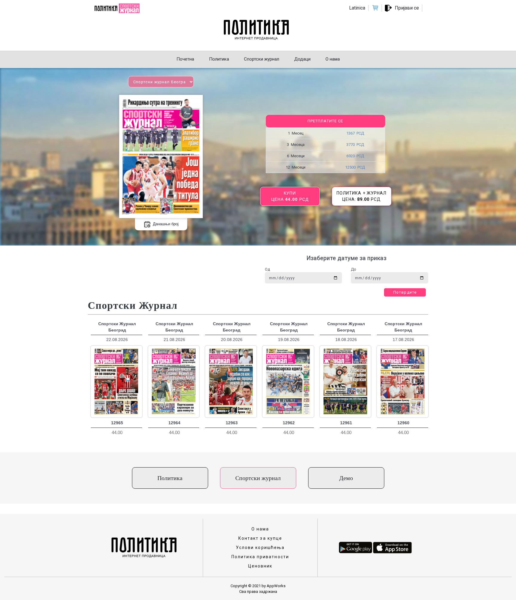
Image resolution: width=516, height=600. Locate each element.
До (353, 269)
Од (267, 269)
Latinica (357, 8)
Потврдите (405, 292)
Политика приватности (260, 556)
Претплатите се (325, 121)
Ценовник (260, 566)
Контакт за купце (260, 538)
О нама (260, 529)
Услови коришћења (260, 547)
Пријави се (407, 8)
